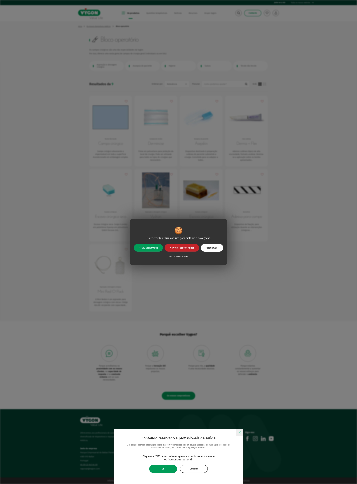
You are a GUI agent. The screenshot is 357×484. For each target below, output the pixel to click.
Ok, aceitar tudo (150, 247)
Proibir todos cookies (183, 247)
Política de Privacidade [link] (178, 256)
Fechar (239, 432)
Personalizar (212, 247)
